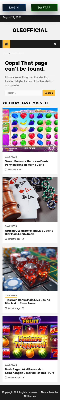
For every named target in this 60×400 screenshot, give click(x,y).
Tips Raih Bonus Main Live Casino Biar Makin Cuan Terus (27, 301)
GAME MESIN (11, 157)
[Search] (55, 44)
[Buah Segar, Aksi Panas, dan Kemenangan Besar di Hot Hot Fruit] (30, 338)
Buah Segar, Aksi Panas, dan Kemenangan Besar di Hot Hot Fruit (29, 371)
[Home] (6, 44)
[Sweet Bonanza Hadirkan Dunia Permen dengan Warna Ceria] (30, 130)
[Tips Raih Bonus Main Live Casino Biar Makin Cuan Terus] (30, 269)
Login (14, 7)
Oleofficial (30, 30)
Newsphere (47, 392)
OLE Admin (27, 170)
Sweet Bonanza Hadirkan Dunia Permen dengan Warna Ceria (26, 163)
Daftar (44, 7)
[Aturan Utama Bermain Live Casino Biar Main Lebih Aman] (30, 199)
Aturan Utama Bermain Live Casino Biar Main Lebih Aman (29, 232)
